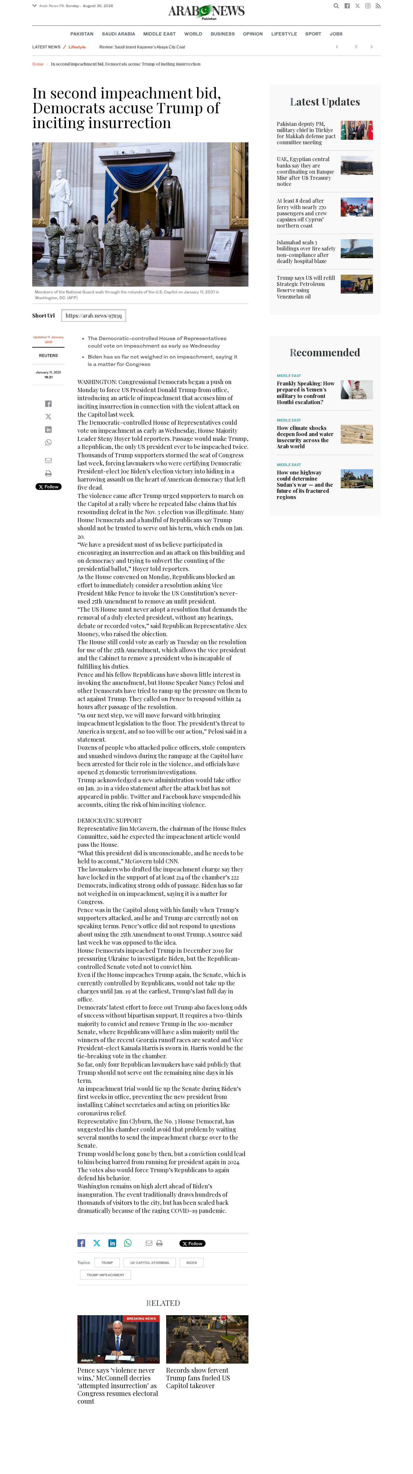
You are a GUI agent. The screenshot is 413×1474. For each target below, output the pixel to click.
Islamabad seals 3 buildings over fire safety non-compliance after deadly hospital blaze (306, 251)
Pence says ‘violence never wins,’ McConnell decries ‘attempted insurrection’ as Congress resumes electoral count (117, 1385)
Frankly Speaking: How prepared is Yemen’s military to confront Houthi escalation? (306, 392)
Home (38, 63)
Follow (50, 486)
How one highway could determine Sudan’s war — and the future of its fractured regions (305, 485)
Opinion (253, 33)
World (193, 33)
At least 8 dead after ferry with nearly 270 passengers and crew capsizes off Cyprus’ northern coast (302, 213)
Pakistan (82, 33)
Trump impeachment (105, 1275)
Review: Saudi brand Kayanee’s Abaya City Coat (142, 47)
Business (223, 33)
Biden (191, 1263)
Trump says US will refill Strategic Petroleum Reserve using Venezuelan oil (306, 287)
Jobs (336, 33)
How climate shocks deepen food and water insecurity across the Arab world (305, 437)
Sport (313, 33)
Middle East (159, 33)
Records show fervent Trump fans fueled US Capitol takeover (198, 1378)
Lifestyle (284, 33)
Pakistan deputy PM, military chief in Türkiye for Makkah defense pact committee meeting (306, 133)
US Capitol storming (149, 1263)
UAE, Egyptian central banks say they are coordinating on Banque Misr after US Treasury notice (305, 171)
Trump (107, 1263)
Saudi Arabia (118, 33)
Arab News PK (52, 6)
